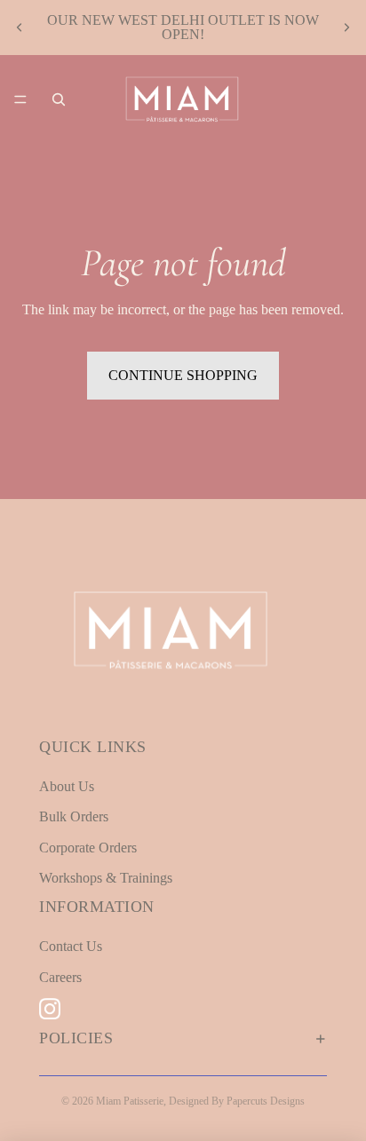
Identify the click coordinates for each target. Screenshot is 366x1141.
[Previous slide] (19, 27)
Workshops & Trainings (105, 877)
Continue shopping (183, 375)
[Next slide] (346, 27)
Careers (60, 977)
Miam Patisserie (129, 1101)
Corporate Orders (88, 847)
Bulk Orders (73, 816)
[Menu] (20, 99)
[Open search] (58, 99)
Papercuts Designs (266, 1101)
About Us (66, 786)
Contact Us (70, 946)
